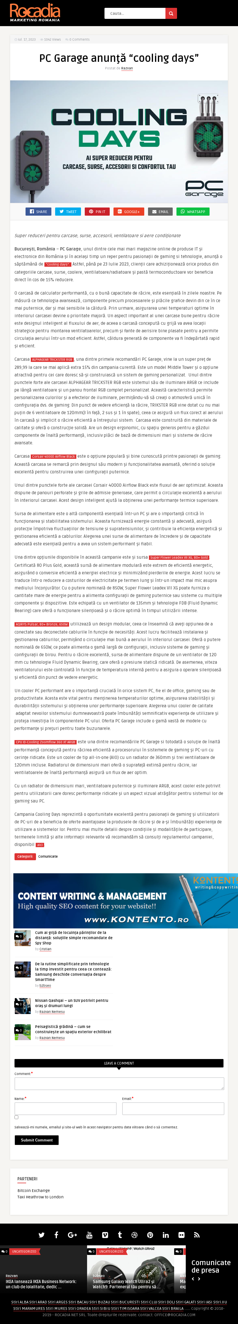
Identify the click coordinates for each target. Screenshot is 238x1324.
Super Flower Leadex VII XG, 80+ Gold (179, 557)
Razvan (127, 68)
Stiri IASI (204, 1302)
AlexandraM (15, 1276)
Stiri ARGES (58, 1302)
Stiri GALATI (186, 1302)
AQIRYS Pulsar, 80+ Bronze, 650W (42, 624)
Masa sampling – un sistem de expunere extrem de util (34, 1284)
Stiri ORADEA (79, 1308)
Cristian (45, 949)
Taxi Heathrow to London (40, 1197)
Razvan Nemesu (52, 1012)
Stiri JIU (220, 1302)
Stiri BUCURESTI (125, 1302)
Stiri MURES (56, 1308)
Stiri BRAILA (172, 1308)
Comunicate (48, 856)
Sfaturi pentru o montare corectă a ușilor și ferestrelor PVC (126, 1284)
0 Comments (79, 40)
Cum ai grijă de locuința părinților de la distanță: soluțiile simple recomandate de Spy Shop (74, 938)
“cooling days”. (58, 264)
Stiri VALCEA (150, 1308)
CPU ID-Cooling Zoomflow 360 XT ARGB (45, 742)
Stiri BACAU (78, 1302)
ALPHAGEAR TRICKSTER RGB (52, 360)
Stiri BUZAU (99, 1302)
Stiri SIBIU (101, 1308)
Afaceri (18, 1251)
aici (40, 845)
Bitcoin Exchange (33, 1190)
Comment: (24, 1073)
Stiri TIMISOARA (125, 1308)
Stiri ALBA (19, 1302)
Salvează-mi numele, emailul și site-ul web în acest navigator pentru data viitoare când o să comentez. (96, 1127)
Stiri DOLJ (166, 1302)
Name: (20, 1098)
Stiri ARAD (38, 1302)
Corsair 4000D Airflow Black (53, 456)
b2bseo (45, 986)
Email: (128, 1098)
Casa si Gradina (111, 1251)
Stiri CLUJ (149, 1302)
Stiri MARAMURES (29, 1308)
